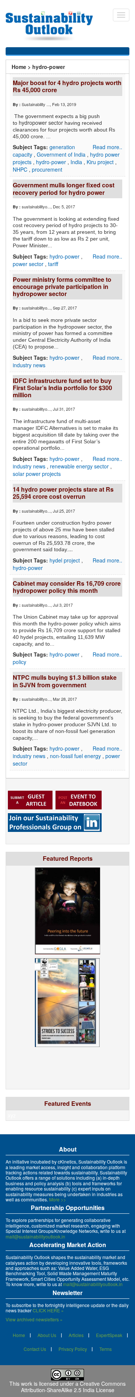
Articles (76, 1335)
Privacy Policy (72, 1349)
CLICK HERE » (48, 1310)
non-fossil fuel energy (76, 756)
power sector (29, 264)
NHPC (21, 169)
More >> (57, 1199)
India (77, 162)
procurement (47, 169)
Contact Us (35, 1349)
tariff (53, 264)
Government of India (62, 154)
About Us (47, 1335)
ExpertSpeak (109, 1335)
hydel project (65, 560)
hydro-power (52, 162)
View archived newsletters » (34, 1319)
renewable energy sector (80, 466)
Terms (105, 1349)
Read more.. (107, 147)
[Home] (53, 25)
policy (19, 662)
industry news (29, 365)
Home (19, 66)
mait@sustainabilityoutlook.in (35, 1236)
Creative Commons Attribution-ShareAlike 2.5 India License (73, 1387)
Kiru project (101, 162)
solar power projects (37, 473)
